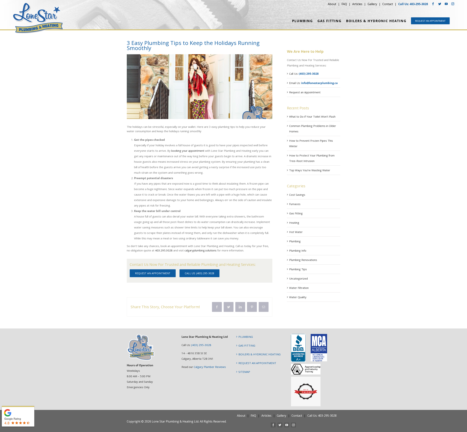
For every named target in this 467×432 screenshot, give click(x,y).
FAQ (344, 4)
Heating (294, 222)
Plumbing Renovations (303, 260)
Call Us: (304, 73)
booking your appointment (187, 150)
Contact (387, 4)
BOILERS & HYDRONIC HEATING (259, 354)
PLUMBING (245, 337)
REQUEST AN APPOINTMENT (257, 363)
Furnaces (294, 204)
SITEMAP (244, 372)
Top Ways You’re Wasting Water (309, 170)
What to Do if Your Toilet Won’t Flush (312, 116)
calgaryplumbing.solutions (200, 250)
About (332, 4)
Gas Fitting (296, 213)
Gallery (372, 4)
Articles (357, 4)
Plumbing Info (297, 250)
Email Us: (313, 83)
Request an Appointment (305, 92)
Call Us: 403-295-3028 (413, 4)
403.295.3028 (164, 250)
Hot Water (296, 232)
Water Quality (297, 297)
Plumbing (295, 241)
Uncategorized (298, 278)
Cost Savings (297, 194)
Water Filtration (299, 288)
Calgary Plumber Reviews (210, 367)
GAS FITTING (246, 345)
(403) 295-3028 (201, 345)
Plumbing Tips (298, 269)
